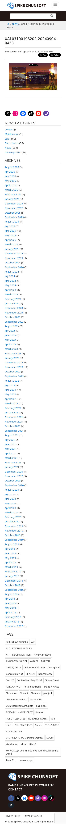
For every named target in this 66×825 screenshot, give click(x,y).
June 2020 (10, 498)
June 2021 (10, 444)
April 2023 (10, 344)
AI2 (33, 641)
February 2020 (13, 517)
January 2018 (12, 621)
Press (33, 785)
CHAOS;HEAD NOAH (34, 667)
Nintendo (36, 693)
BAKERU (45, 661)
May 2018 (10, 607)
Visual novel (12, 744)
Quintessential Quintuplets (19, 705)
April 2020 (10, 507)
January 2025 (12, 248)
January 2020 (12, 521)
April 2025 (10, 239)
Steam (38, 725)
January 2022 (12, 412)
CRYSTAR (30, 673)
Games (13, 785)
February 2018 (13, 616)
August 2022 (12, 380)
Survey (49, 737)
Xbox (23, 744)
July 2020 (10, 494)
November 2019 (14, 530)
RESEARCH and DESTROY (19, 712)
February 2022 (13, 408)
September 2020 (14, 485)
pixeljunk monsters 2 (16, 699)
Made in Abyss (51, 686)
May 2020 (10, 503)
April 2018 (10, 612)
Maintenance (12, 134)
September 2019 (14, 539)
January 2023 (12, 358)
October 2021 (13, 426)
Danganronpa (45, 673)
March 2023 (11, 348)
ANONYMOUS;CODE (16, 661)
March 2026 (11, 189)
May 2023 (10, 339)
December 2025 (14, 203)
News (15, 23)
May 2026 (10, 180)
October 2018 (13, 585)
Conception (54, 667)
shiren (9, 725)
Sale (7, 138)
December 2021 (14, 417)
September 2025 (14, 217)
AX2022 (34, 661)
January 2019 (12, 576)
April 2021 (10, 453)
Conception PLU (14, 673)
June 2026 (10, 176)
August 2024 (12, 271)
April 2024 (10, 289)
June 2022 (10, 389)
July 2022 (10, 385)
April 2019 (10, 562)
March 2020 (11, 512)
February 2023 (13, 353)
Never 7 (24, 693)
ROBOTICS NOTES (38, 718)
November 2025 (14, 208)
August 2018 (12, 594)
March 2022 (11, 403)
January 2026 (12, 198)
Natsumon (11, 693)
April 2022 (10, 398)
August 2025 (12, 221)
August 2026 (12, 167)
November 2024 (14, 258)
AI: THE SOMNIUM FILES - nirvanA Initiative (28, 654)
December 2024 (14, 253)
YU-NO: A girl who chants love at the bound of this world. (32, 752)
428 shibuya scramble (17, 641)
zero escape (26, 760)
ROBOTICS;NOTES (15, 718)
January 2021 (12, 467)
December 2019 (14, 526)
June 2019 (10, 553)
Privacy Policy (12, 815)
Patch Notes (12, 143)
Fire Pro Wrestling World (29, 680)
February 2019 (13, 571)
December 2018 (14, 580)
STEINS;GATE (52, 725)
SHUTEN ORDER (23, 725)
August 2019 (12, 544)
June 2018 (10, 603)
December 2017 (14, 626)
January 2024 (12, 303)
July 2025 (10, 226)
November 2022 (14, 367)
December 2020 (14, 471)
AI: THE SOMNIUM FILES (19, 648)
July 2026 (10, 171)
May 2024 (10, 285)
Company (46, 785)
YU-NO (32, 744)
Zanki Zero (11, 760)
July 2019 (10, 548)
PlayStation (36, 699)
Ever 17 (10, 680)
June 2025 (10, 230)
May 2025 (10, 235)
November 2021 (14, 421)
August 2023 (12, 326)
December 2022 (14, 362)
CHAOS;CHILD (13, 667)
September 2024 (14, 267)
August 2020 (12, 489)
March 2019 (11, 566)
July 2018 (10, 598)
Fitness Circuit (52, 680)
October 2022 (13, 371)
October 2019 (13, 535)
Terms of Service (32, 815)
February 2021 (13, 462)
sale (53, 718)
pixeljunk (47, 693)
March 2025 (11, 244)
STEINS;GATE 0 (14, 731)
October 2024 (13, 262)
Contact (15, 789)
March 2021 (11, 457)
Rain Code (41, 705)
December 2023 (14, 307)
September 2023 (14, 321)
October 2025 (13, 212)
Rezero (39, 712)
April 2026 (10, 185)
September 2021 (14, 430)
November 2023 (14, 312)
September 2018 (14, 589)
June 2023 (10, 335)
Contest (9, 129)
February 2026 (13, 194)
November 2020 (14, 476)
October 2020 (13, 480)
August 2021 (12, 435)
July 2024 (10, 276)
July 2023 (10, 330)
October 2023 (13, 317)
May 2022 (10, 394)
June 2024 (10, 280)
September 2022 (14, 376)
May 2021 (10, 448)
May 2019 (10, 557)
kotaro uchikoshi (32, 686)
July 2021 (10, 439)
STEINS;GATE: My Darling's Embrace (25, 737)
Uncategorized (13, 152)
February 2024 (13, 299)
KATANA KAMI (13, 686)
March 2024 (11, 294)
